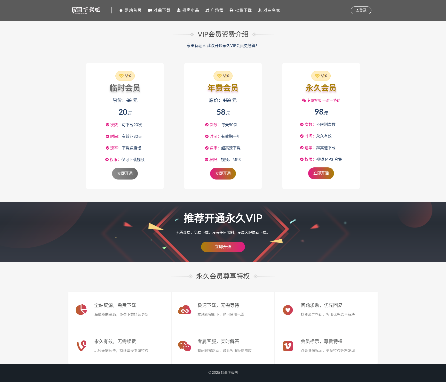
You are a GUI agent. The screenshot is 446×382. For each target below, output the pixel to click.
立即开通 (223, 247)
